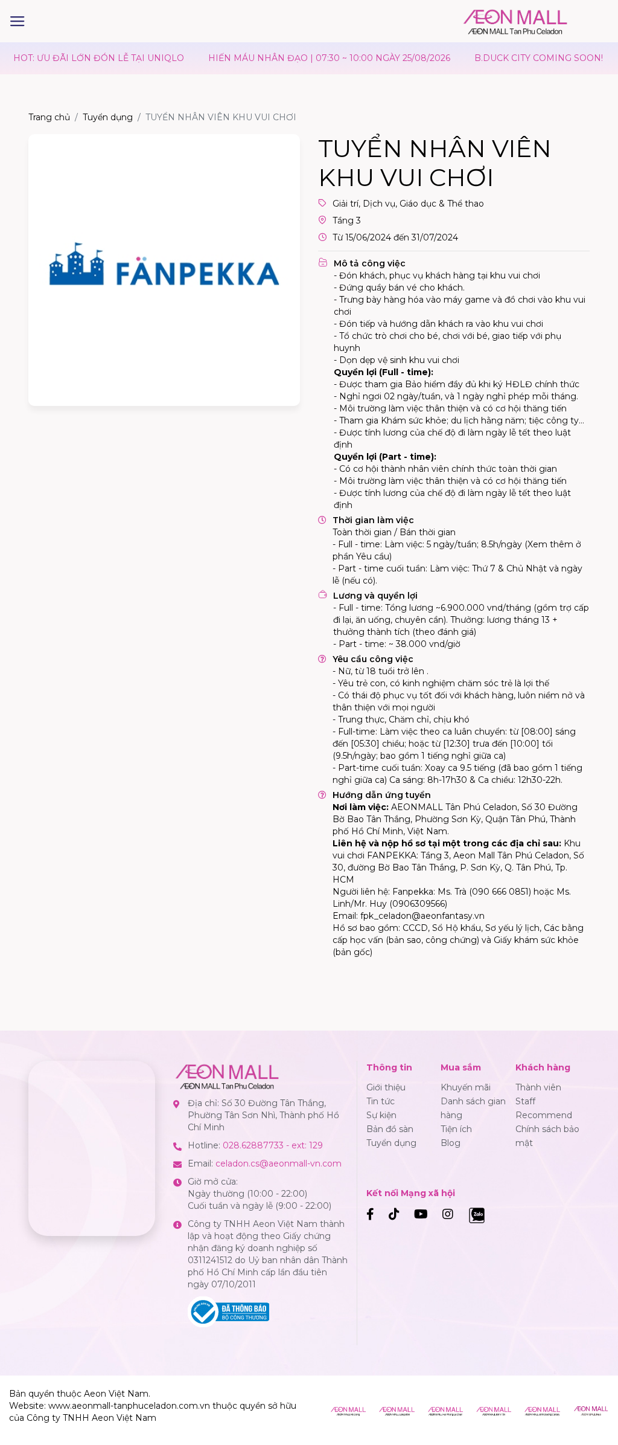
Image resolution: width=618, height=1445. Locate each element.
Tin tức (380, 1101)
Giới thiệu (386, 1087)
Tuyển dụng (108, 117)
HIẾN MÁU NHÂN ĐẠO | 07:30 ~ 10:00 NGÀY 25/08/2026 (306, 58)
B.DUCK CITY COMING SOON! (515, 58)
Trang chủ (49, 117)
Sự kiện (381, 1115)
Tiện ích (456, 1129)
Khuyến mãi (466, 1087)
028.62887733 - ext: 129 (273, 1145)
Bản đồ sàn (389, 1129)
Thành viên (538, 1087)
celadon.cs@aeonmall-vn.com (278, 1163)
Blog (450, 1143)
